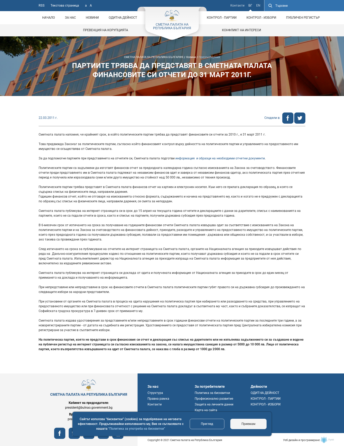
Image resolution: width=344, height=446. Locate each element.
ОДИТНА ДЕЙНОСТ (123, 17)
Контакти (237, 5)
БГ (250, 5)
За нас (70, 17)
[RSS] (117, 438)
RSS (42, 5)
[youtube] (88, 438)
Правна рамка (158, 398)
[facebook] (288, 122)
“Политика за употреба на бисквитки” (136, 428)
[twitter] (299, 122)
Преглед (207, 424)
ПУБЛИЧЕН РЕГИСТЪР (303, 17)
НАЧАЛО (48, 17)
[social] (103, 438)
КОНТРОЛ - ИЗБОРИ (261, 17)
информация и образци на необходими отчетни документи (220, 158)
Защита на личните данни (214, 404)
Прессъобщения (209, 56)
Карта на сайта (206, 410)
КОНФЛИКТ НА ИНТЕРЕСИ (241, 30)
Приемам (248, 424)
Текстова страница (65, 5)
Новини (92, 17)
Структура (155, 393)
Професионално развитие (214, 398)
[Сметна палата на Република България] (327, 439)
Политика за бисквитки (212, 393)
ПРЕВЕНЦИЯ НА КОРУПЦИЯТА (105, 30)
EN (258, 5)
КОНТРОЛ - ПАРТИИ (221, 17)
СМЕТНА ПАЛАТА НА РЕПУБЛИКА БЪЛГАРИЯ (153, 56)
